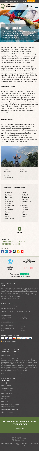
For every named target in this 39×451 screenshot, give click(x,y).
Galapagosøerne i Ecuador (8, 407)
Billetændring (34, 443)
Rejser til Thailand (6, 385)
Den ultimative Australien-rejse (9, 409)
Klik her (28, 311)
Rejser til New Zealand (7, 412)
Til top (19, 232)
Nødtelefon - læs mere (11, 244)
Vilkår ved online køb (21, 443)
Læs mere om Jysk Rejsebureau (10, 298)
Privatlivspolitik (15, 445)
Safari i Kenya (4, 399)
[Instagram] (10, 251)
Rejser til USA (4, 401)
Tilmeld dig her (19, 428)
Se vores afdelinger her (7, 322)
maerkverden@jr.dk (14, 306)
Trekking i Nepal (5, 396)
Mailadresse (8, 175)
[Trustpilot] (18, 251)
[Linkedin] (6, 251)
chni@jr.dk (8, 178)
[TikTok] (14, 251)
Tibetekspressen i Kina (7, 388)
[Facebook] (2, 251)
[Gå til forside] (8, 6)
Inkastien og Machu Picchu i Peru (10, 404)
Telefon (22, 169)
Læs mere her (31, 1)
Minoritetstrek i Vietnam (7, 391)
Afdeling (6, 169)
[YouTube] (22, 251)
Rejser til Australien (6, 393)
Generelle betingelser (6, 443)
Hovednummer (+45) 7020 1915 (14, 242)
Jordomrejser (4, 383)
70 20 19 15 (11, 308)
